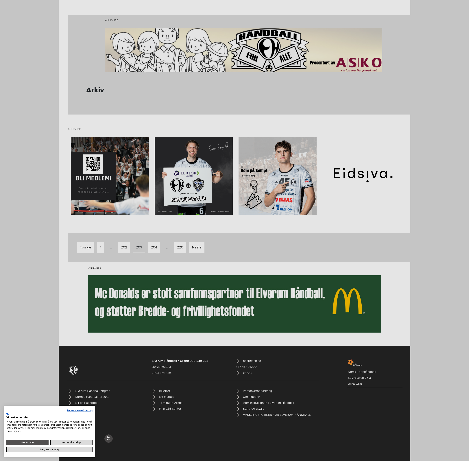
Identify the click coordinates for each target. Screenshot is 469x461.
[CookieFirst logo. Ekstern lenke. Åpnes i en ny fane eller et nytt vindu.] (7, 413)
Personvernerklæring (80, 410)
